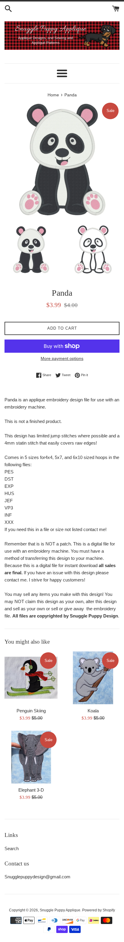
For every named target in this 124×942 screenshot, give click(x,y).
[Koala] (93, 677)
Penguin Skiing (31, 710)
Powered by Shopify (98, 910)
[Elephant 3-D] (31, 757)
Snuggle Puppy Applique (60, 910)
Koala (93, 710)
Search (12, 848)
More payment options (62, 358)
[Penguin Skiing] (31, 677)
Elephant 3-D (31, 790)
